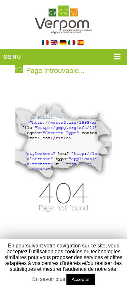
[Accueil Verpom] (63, 38)
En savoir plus (48, 279)
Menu (12, 56)
